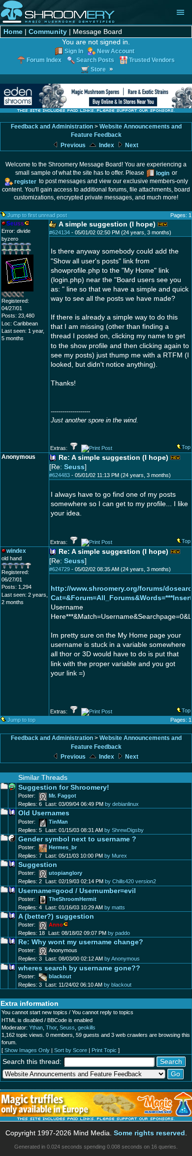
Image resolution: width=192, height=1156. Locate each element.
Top (186, 447)
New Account (115, 51)
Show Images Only (27, 1050)
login (162, 173)
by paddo (119, 933)
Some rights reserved (149, 1133)
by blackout (117, 985)
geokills (87, 1027)
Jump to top (21, 720)
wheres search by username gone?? (79, 968)
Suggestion (37, 864)
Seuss (74, 467)
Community (48, 31)
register (25, 181)
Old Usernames (43, 813)
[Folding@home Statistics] (21, 295)
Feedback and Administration (52, 126)
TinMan (58, 822)
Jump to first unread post (37, 215)
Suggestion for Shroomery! (63, 787)
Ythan (36, 1027)
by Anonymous (122, 959)
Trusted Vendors (152, 60)
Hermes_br (63, 847)
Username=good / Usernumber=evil (77, 891)
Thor (51, 1027)
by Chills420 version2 (130, 881)
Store (98, 69)
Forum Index (44, 60)
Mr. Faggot (62, 796)
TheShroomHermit (72, 899)
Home (13, 31)
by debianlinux (122, 804)
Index (105, 145)
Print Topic (104, 1050)
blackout (60, 976)
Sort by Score (70, 1050)
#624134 (59, 232)
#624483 (59, 475)
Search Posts (95, 60)
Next (131, 145)
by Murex (115, 856)
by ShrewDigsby (124, 830)
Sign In (73, 51)
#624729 (59, 569)
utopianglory (65, 873)
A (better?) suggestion (56, 916)
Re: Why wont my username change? (80, 942)
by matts (114, 907)
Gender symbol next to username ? (77, 839)
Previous (72, 145)
